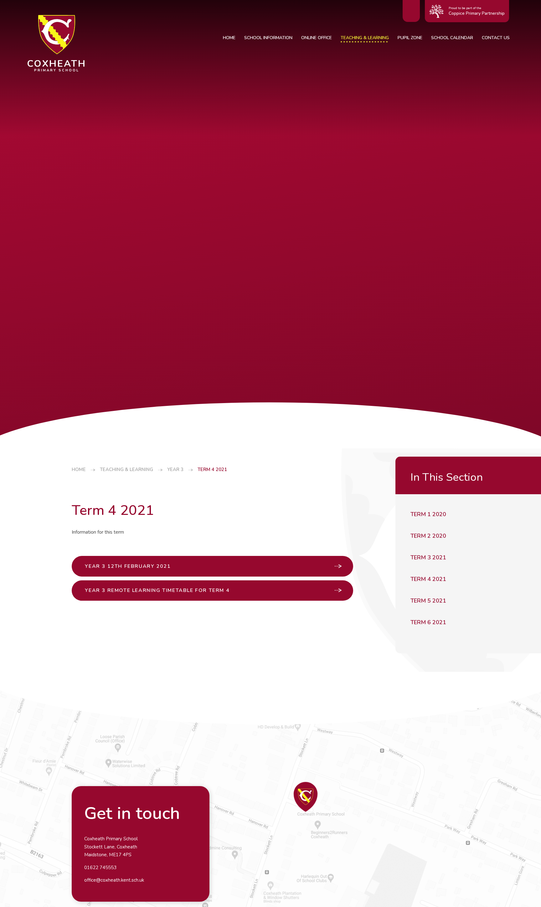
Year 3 (175, 469)
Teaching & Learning (126, 469)
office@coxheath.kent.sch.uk (114, 880)
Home (79, 469)
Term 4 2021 (212, 469)
